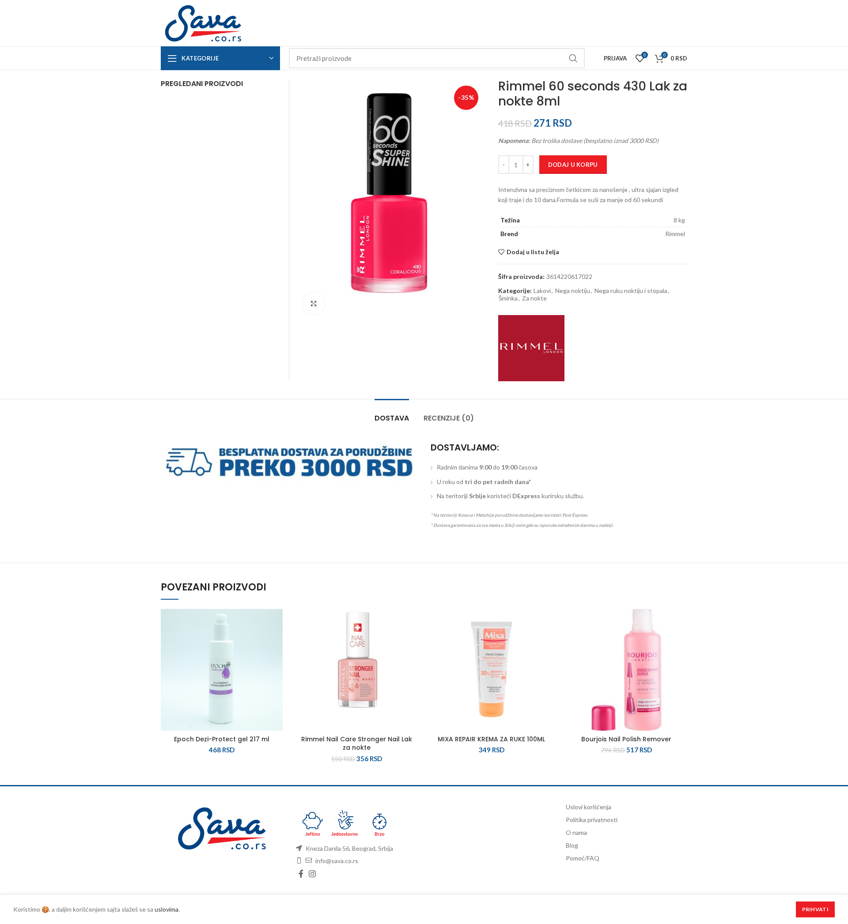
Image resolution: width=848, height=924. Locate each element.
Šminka (508, 298)
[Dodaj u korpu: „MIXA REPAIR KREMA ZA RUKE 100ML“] (546, 643)
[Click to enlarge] (314, 304)
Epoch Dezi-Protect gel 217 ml (221, 739)
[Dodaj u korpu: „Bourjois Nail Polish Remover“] (681, 643)
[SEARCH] (573, 58)
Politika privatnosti (591, 819)
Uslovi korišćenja (588, 807)
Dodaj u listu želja (533, 252)
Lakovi (542, 290)
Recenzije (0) (449, 418)
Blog (572, 845)
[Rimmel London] (531, 348)
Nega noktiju (572, 290)
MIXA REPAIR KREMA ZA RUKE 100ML (491, 739)
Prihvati (815, 909)
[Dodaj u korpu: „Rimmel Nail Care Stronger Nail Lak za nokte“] (411, 643)
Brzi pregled (276, 663)
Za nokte (534, 298)
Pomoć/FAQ (582, 858)
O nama (576, 832)
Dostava (392, 418)
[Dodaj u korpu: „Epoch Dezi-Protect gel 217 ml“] (276, 643)
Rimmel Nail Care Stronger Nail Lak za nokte (356, 743)
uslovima (166, 909)
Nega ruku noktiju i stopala (630, 290)
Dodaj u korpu (573, 164)
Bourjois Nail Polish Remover (626, 739)
